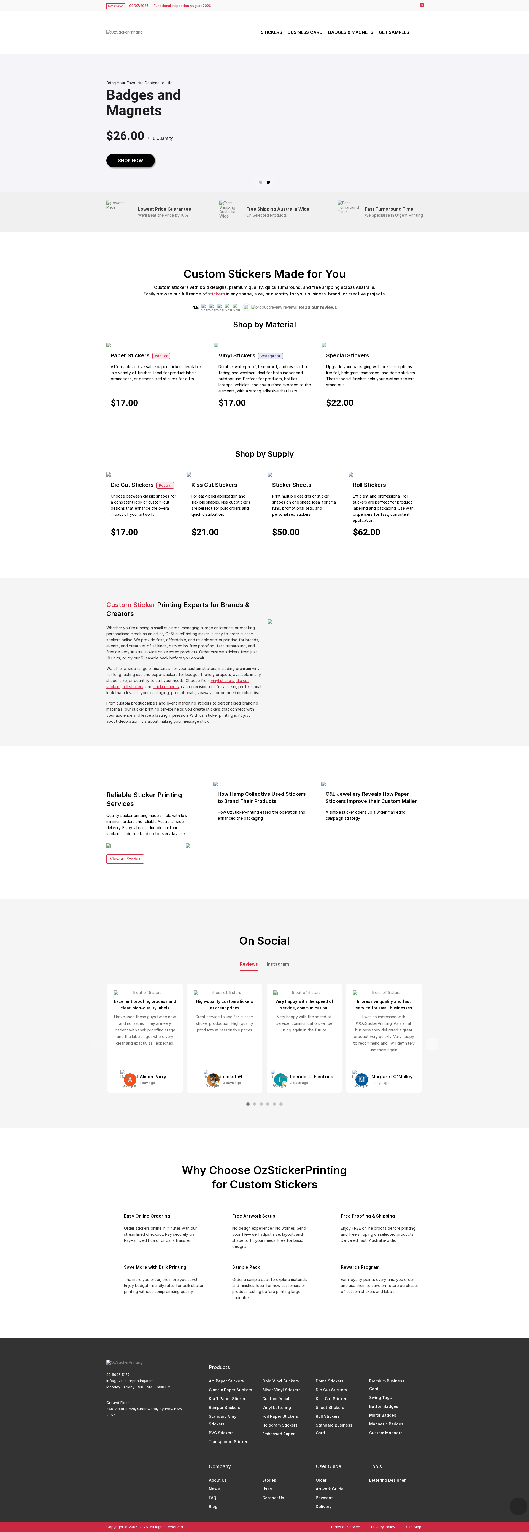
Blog (213, 1506)
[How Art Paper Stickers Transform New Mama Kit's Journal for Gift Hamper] (108, 845)
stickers (216, 294)
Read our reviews (318, 307)
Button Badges (383, 1406)
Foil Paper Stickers (280, 1416)
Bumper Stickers (224, 1407)
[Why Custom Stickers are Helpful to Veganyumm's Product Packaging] (188, 845)
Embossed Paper (278, 1434)
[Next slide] (432, 1044)
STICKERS (271, 32)
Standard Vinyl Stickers (223, 1420)
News (214, 1489)
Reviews (249, 964)
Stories (269, 1480)
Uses (267, 1489)
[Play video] (345, 663)
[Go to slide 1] (260, 182)
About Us (218, 1480)
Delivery (323, 1506)
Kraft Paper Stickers (228, 1398)
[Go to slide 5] (274, 1104)
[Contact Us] (518, 1506)
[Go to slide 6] (281, 1104)
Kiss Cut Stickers (332, 1398)
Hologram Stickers (280, 1425)
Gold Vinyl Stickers (280, 1381)
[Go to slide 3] (261, 1104)
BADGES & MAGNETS (350, 32)
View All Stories (125, 859)
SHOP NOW (130, 160)
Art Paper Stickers (226, 1381)
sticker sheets (166, 686)
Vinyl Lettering (276, 1407)
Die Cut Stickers (331, 1389)
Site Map (413, 1527)
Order (321, 1480)
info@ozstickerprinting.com (129, 1380)
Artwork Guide (330, 1489)
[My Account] (408, 5)
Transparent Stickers (229, 1441)
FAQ (212, 1497)
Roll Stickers (328, 1416)
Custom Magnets (386, 1432)
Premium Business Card (386, 1385)
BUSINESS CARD (305, 32)
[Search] (418, 32)
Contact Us (273, 1497)
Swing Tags (380, 1397)
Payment (324, 1497)
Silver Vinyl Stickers (281, 1389)
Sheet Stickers (330, 1407)
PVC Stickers (221, 1432)
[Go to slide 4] (267, 1104)
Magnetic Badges (386, 1424)
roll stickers (133, 686)
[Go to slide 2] (268, 182)
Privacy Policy (383, 1527)
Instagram (278, 964)
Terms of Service (345, 1527)
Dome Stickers (330, 1381)
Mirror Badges (382, 1415)
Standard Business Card (334, 1429)
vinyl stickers (222, 680)
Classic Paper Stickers (230, 1389)
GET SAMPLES (394, 32)
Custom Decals (277, 1398)
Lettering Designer (387, 1480)
